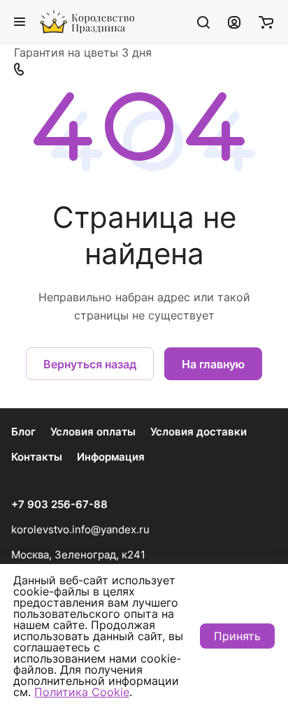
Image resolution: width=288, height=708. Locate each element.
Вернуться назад (89, 364)
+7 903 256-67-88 (59, 504)
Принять (237, 636)
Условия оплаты (93, 431)
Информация (111, 456)
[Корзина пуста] (266, 22)
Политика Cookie (81, 692)
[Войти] (234, 22)
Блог (23, 431)
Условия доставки (198, 431)
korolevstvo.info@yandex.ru (80, 529)
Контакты (36, 456)
